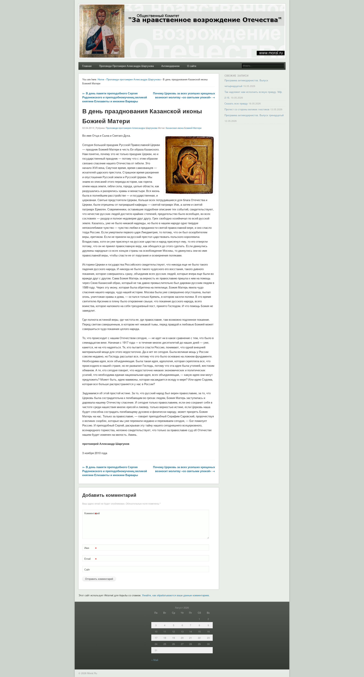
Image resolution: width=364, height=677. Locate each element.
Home (101, 79)
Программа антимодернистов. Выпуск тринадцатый (254, 115)
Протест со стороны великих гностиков (246, 109)
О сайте (191, 66)
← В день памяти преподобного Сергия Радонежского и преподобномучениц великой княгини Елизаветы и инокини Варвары (114, 97)
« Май (154, 660)
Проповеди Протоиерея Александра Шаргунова (126, 66)
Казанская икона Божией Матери (184, 127)
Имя (90, 548)
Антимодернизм (170, 66)
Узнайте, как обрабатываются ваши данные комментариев (175, 595)
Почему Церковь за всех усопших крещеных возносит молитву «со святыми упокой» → (184, 95)
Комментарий (91, 514)
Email (90, 559)
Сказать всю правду (236, 103)
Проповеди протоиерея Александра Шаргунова (133, 79)
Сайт (87, 569)
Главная (87, 66)
